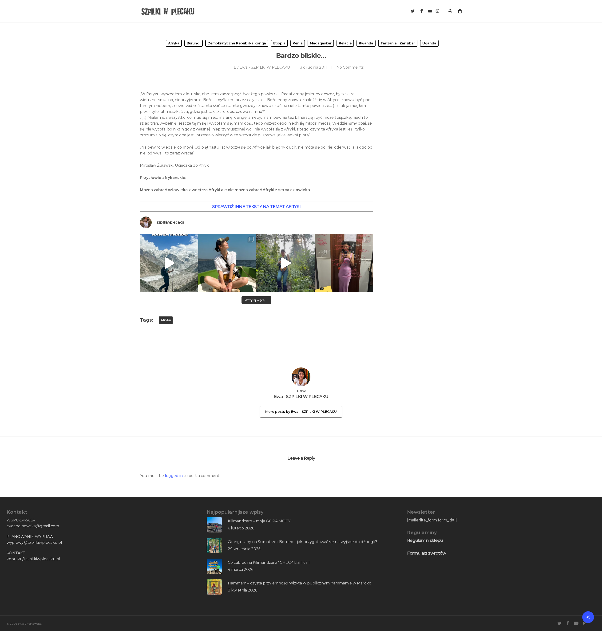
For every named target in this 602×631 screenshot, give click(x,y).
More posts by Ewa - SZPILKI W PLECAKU (301, 412)
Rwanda (366, 43)
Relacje (345, 43)
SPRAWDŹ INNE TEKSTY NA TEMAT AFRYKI (256, 206)
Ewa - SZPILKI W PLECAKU (265, 67)
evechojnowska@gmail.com (33, 526)
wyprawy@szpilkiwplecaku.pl (34, 542)
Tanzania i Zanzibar (397, 43)
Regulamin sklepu (425, 540)
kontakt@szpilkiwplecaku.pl (33, 559)
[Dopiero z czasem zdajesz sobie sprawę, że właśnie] (285, 263)
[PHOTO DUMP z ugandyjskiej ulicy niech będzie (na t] (227, 263)
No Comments (350, 67)
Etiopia (279, 43)
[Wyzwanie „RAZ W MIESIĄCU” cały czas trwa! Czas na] (344, 263)
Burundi (193, 43)
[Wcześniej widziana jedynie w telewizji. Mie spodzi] (169, 263)
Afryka (173, 43)
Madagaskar (321, 43)
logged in (174, 475)
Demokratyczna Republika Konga (237, 43)
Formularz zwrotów (426, 553)
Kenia (298, 43)
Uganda (429, 43)
